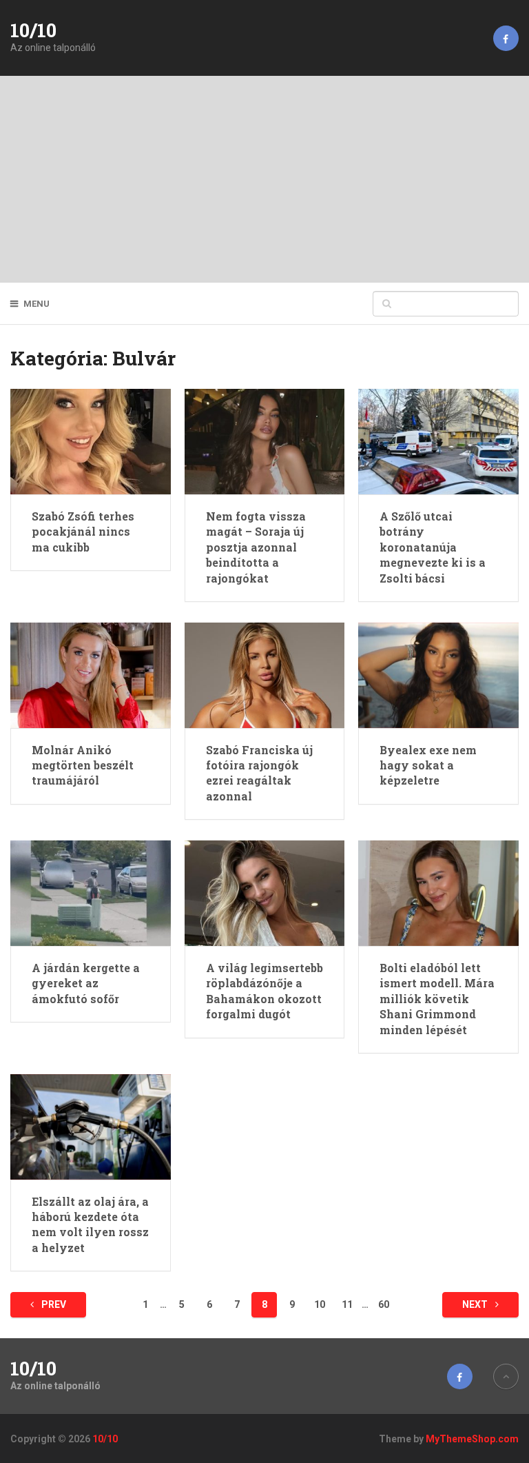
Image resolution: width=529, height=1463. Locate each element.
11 (347, 1304)
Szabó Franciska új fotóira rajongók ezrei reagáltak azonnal (259, 773)
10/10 (33, 30)
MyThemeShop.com (472, 1438)
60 (383, 1304)
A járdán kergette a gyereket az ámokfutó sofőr (86, 983)
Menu (36, 304)
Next (476, 1304)
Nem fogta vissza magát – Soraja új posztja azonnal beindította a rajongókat (256, 547)
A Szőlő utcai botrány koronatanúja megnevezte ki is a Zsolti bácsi (433, 547)
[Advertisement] (264, 179)
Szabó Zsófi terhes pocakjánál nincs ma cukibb (83, 531)
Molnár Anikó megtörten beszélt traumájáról (83, 765)
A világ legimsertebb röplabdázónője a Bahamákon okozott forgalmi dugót (264, 990)
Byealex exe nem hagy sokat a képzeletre (428, 765)
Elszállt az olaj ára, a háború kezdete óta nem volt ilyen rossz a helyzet (90, 1224)
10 (319, 1304)
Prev (52, 1304)
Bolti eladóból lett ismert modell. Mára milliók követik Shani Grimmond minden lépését (437, 998)
